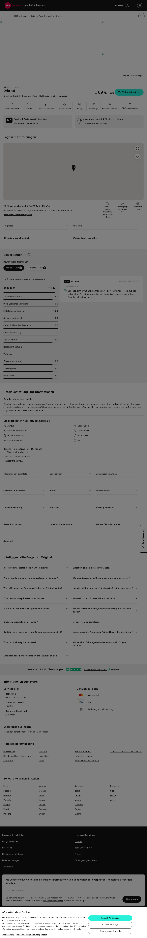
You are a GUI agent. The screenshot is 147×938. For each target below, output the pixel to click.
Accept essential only (110, 931)
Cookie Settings (110, 924)
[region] (73, 922)
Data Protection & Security (28, 935)
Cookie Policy (8, 935)
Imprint (44, 935)
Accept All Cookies (110, 918)
